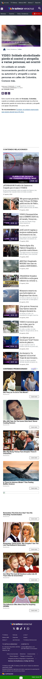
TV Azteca (14, 2)
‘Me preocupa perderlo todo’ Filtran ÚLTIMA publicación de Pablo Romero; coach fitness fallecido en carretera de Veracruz (29, 204)
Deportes (38, 2)
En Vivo (38, 13)
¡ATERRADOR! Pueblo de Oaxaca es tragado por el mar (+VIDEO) (17, 186)
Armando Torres (9, 89)
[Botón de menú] (2, 8)
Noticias (3, 14)
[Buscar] (39, 8)
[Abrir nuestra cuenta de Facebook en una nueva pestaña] (24, 628)
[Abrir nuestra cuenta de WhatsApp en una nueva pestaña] (28, 628)
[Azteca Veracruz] (21, 8)
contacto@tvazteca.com (28, 647)
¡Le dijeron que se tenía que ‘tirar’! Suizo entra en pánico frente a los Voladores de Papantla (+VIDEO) (29, 342)
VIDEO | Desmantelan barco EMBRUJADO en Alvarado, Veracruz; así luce (29, 218)
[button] (21, 678)
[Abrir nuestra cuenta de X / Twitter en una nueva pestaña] (14, 628)
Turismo (11, 14)
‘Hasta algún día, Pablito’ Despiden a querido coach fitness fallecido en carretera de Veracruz (29, 250)
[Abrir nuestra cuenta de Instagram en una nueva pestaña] (17, 628)
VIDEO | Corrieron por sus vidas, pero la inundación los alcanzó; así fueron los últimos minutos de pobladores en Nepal (29, 328)
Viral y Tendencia (22, 14)
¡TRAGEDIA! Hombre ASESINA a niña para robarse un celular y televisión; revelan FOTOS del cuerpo (29, 280)
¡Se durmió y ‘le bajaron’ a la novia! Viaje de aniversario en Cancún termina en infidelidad (28, 358)
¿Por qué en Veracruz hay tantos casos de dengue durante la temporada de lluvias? (29, 310)
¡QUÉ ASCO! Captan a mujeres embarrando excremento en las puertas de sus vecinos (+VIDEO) (29, 235)
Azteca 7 (31, 2)
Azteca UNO (22, 2)
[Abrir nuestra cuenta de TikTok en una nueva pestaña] (21, 628)
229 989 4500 (25, 648)
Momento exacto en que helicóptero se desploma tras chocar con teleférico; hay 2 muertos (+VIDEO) (29, 295)
